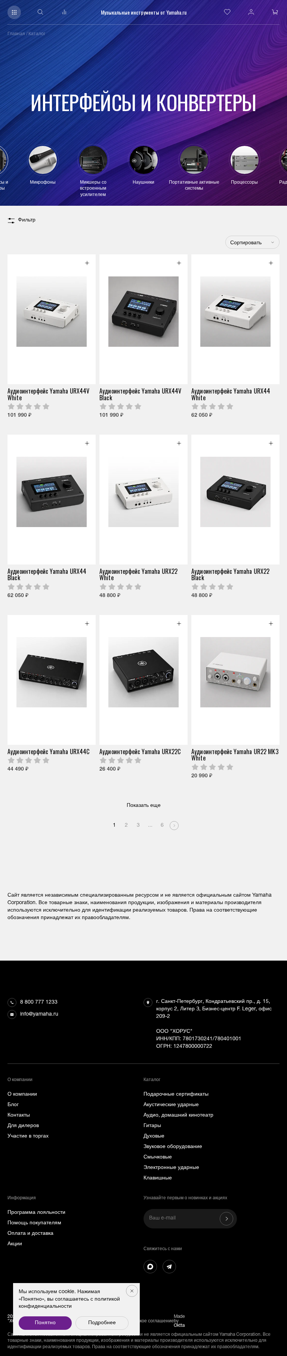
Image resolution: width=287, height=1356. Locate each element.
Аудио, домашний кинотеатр (178, 1115)
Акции (14, 1244)
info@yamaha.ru (39, 1014)
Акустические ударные (171, 1105)
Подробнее (102, 1323)
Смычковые (158, 1157)
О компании (22, 1094)
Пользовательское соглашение (140, 1321)
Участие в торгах (28, 1136)
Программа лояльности (36, 1212)
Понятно (45, 1323)
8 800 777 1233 (39, 1002)
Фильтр (27, 220)
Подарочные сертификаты (176, 1094)
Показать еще (144, 805)
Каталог (36, 34)
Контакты (18, 1115)
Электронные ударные (171, 1167)
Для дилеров (23, 1126)
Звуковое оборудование (173, 1147)
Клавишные (158, 1178)
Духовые (154, 1136)
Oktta (179, 1325)
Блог (13, 1105)
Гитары (152, 1126)
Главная (16, 34)
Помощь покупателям (34, 1223)
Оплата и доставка (30, 1233)
